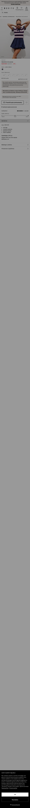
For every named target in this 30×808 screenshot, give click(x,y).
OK (15, 794)
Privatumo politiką (13, 788)
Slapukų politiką (5, 788)
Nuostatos (15, 800)
